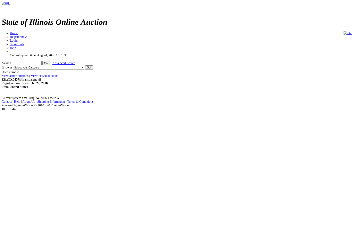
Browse (7, 67)
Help (17, 101)
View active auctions (15, 75)
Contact (7, 101)
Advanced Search (63, 63)
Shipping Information (51, 101)
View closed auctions (44, 75)
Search (7, 63)
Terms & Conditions (80, 101)
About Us (28, 101)
